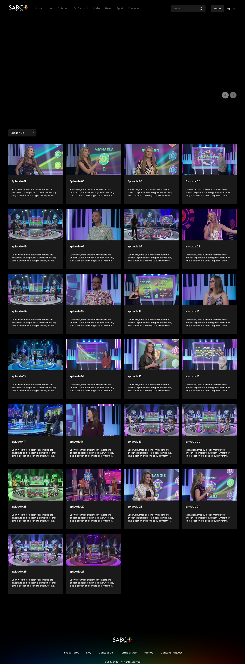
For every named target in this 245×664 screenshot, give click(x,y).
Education (134, 8)
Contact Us (105, 652)
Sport (120, 8)
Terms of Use (128, 652)
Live (50, 8)
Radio (97, 8)
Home (39, 8)
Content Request (171, 652)
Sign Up (230, 8)
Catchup (63, 8)
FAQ (88, 652)
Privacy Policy (71, 652)
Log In (217, 8)
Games (148, 652)
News (108, 8)
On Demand (81, 8)
